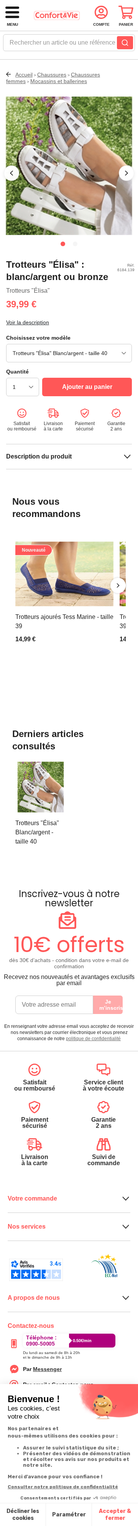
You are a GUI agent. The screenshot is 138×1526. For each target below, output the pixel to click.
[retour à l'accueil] (57, 15)
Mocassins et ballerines (58, 81)
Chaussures (51, 75)
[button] (11, 173)
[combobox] (69, 45)
